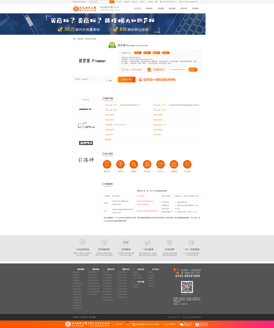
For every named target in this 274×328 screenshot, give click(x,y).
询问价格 (126, 79)
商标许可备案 (78, 294)
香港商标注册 (78, 303)
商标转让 (76, 272)
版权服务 (172, 8)
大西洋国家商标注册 (95, 291)
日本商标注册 (93, 294)
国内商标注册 (78, 283)
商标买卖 (183, 8)
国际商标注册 (93, 272)
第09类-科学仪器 (90, 39)
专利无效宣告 (108, 289)
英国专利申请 (123, 291)
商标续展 (76, 275)
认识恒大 (151, 280)
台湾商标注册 (78, 305)
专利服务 (160, 8)
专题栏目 (151, 286)
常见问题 (150, 2)
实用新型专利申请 (109, 300)
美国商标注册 (93, 275)
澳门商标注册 (78, 308)
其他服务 (195, 8)
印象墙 (151, 272)
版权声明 (84, 317)
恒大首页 (137, 8)
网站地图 (92, 317)
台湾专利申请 (108, 278)
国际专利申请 (123, 272)
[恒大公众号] (157, 2)
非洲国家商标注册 (94, 289)
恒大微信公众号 (187, 294)
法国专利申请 (123, 294)
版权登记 (136, 272)
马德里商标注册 (93, 280)
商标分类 (134, 2)
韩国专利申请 (123, 289)
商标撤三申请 (78, 297)
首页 (74, 39)
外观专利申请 (108, 280)
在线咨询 (126, 2)
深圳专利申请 (108, 297)
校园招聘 (151, 278)
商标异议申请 (78, 289)
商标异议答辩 (78, 291)
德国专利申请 (123, 278)
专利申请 (106, 272)
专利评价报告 (108, 294)
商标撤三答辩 (78, 300)
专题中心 (142, 2)
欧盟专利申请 (123, 283)
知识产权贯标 (138, 278)
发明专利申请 (108, 283)
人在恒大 (151, 283)
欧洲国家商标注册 (94, 286)
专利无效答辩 (108, 291)
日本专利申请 (123, 286)
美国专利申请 (123, 275)
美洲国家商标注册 (94, 283)
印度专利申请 (123, 297)
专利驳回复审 (108, 286)
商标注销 (76, 280)
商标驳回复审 (78, 286)
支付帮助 (136, 284)
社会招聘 (151, 275)
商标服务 (149, 8)
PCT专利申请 (123, 280)
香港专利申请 (108, 275)
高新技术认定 (138, 275)
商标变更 (76, 278)
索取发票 (136, 287)
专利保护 (76, 317)
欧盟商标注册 (93, 278)
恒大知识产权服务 (85, 8)
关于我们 (118, 2)
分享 (110, 81)
